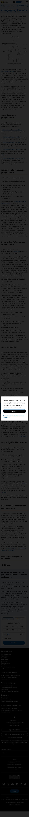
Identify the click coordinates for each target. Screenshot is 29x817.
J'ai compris (14, 411)
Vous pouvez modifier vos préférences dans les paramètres (13, 416)
